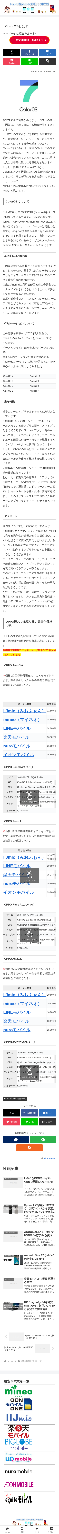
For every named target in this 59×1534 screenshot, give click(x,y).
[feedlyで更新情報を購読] (43, 1139)
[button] (47, 61)
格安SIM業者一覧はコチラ (29, 40)
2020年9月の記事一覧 (16, 1098)
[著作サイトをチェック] (16, 1139)
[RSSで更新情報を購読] (29, 1147)
